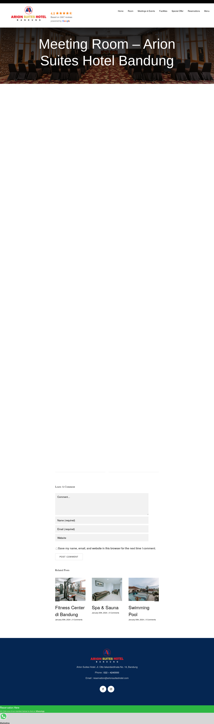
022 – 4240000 (111, 672)
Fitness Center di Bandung (70, 589)
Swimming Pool (143, 589)
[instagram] (111, 689)
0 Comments (77, 619)
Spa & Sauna (107, 589)
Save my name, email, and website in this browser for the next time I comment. (107, 548)
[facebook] (103, 689)
